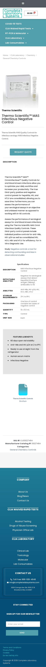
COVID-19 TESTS (13, 23)
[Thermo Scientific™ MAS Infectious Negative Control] (20, 90)
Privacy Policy (8, 650)
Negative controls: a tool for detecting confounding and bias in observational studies (21, 252)
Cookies (6, 653)
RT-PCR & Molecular (15, 33)
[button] (23, 3)
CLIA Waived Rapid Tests (18, 28)
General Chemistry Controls (14, 58)
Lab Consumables (14, 42)
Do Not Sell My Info (10, 655)
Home (5, 55)
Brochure (23, 401)
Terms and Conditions (12, 647)
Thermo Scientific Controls (23, 398)
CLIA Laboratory (13, 38)
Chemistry (31, 55)
